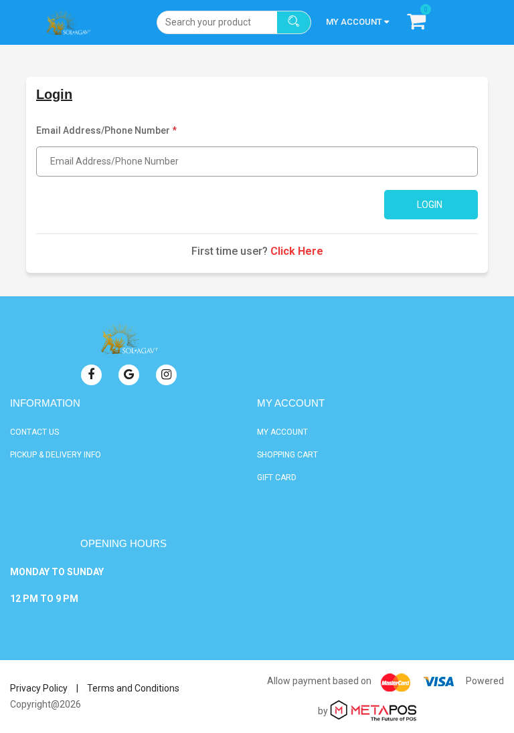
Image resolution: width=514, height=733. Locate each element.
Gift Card (276, 477)
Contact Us (34, 432)
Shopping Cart (287, 454)
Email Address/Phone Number (106, 130)
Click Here (296, 251)
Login (429, 204)
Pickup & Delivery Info (55, 454)
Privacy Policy (39, 688)
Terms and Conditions (133, 688)
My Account (282, 432)
